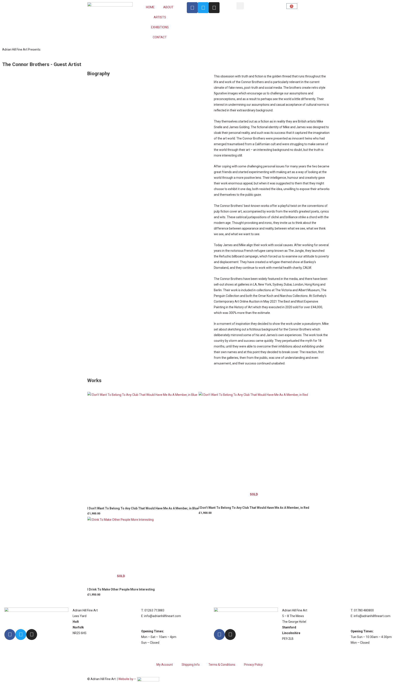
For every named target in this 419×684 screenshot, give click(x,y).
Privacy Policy (253, 664)
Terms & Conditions (221, 664)
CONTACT (160, 37)
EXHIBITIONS (160, 27)
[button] (240, 5)
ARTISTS (160, 17)
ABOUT (168, 7)
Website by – (127, 679)
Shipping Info (191, 664)
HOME (150, 7)
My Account (164, 664)
